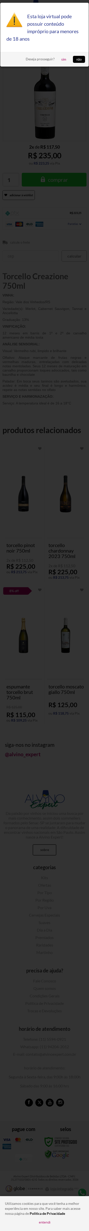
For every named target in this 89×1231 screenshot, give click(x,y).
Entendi (44, 1222)
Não (79, 59)
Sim (63, 59)
